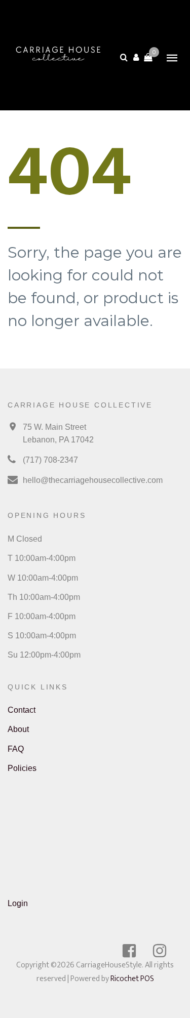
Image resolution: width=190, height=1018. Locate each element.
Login (18, 903)
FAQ (16, 749)
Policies (22, 768)
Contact (21, 710)
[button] (136, 57)
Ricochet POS (132, 979)
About (18, 729)
